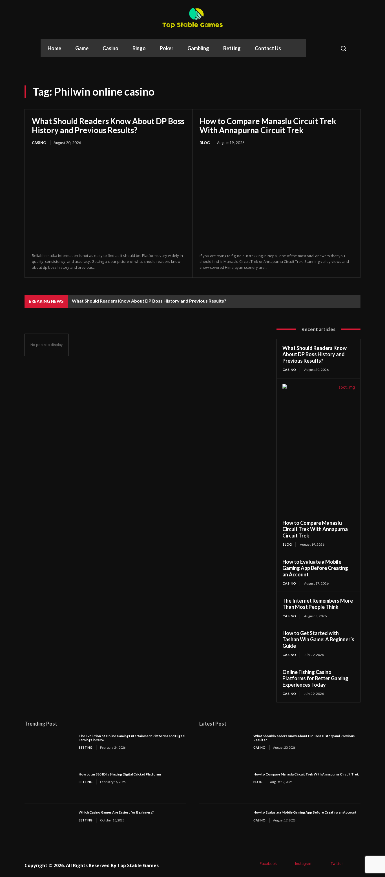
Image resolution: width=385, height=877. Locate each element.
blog (205, 142)
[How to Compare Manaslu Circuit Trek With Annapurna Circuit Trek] (276, 200)
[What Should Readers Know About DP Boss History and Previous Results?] (108, 200)
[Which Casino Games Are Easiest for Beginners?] (49, 822)
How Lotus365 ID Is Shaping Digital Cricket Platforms (120, 774)
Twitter (337, 863)
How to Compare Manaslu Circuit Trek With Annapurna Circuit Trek (268, 125)
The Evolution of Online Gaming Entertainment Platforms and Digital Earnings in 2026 (132, 738)
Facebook (268, 863)
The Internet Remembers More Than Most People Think (317, 604)
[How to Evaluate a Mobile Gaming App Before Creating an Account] (223, 822)
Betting (85, 747)
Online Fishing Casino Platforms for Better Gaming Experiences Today (315, 678)
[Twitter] (322, 864)
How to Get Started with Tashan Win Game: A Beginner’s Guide (318, 639)
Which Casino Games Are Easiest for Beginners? (116, 812)
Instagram (303, 863)
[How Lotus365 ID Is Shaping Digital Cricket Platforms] (49, 784)
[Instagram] (287, 864)
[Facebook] (251, 864)
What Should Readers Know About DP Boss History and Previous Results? (108, 125)
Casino (39, 142)
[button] (356, 48)
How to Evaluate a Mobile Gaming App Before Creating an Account (315, 568)
